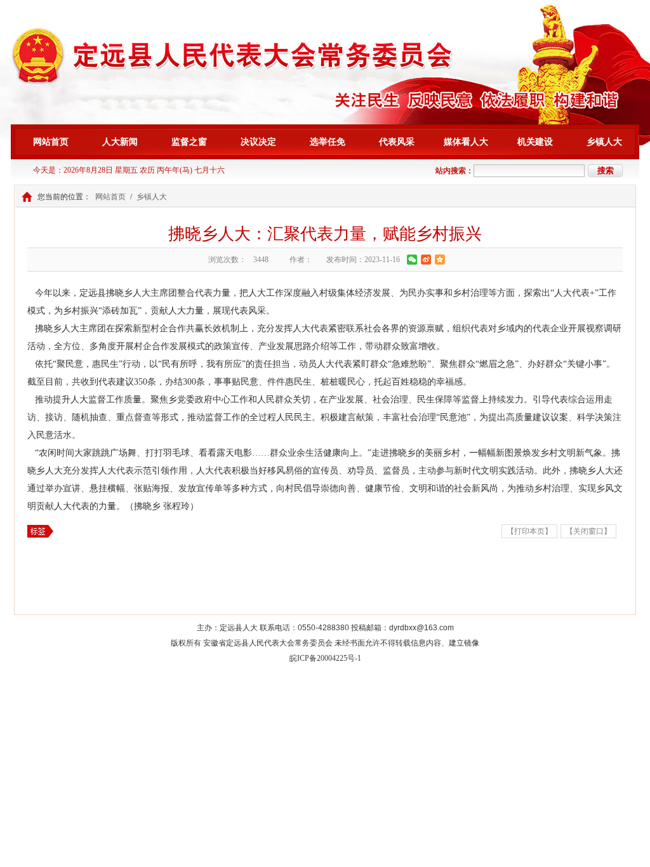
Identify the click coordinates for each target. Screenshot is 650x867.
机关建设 (535, 142)
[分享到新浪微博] (426, 260)
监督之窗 (189, 142)
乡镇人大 (604, 142)
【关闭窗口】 (588, 531)
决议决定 (258, 142)
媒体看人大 (466, 142)
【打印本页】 (529, 531)
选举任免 (327, 142)
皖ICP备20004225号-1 (325, 658)
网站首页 (51, 142)
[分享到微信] (412, 260)
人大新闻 (120, 142)
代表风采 (397, 142)
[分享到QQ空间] (440, 260)
